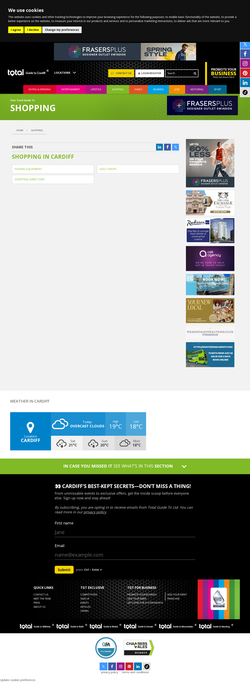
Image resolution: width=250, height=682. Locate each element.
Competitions (88, 594)
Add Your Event (177, 594)
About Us (39, 606)
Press (37, 602)
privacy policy (109, 672)
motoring (197, 89)
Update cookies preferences (18, 680)
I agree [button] (16, 30)
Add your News (136, 598)
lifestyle (96, 89)
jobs (177, 89)
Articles (85, 606)
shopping (118, 89)
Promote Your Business (141, 594)
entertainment (71, 89)
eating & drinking (40, 89)
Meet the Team (42, 598)
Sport (217, 89)
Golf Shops (108, 169)
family (138, 89)
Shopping (37, 130)
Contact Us (41, 594)
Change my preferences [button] (62, 30)
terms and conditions (135, 672)
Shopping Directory (29, 179)
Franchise (173, 598)
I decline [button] (33, 30)
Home (19, 130)
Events (84, 602)
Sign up (84, 598)
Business (158, 89)
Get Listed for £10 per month (145, 602)
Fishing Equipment (28, 169)
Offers (84, 611)
